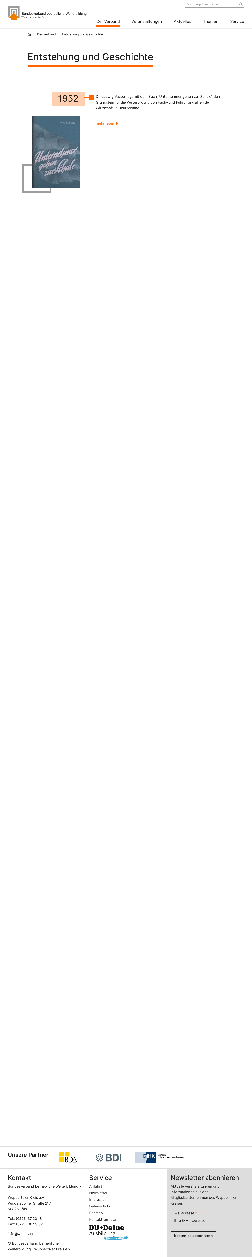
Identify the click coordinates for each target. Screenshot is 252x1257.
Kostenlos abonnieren (193, 1235)
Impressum (98, 1199)
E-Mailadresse (184, 1213)
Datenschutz (99, 1206)
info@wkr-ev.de (21, 1234)
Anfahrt (95, 1186)
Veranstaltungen (147, 21)
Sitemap (96, 1213)
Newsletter (98, 1193)
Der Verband (108, 21)
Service (237, 21)
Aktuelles (182, 21)
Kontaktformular (103, 1220)
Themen (210, 21)
